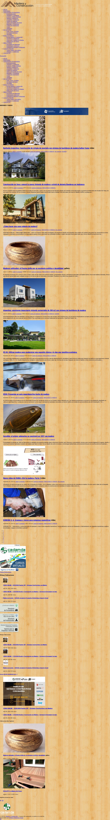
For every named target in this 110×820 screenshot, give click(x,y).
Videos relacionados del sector (14, 22)
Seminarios (9, 28)
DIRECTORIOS (7, 43)
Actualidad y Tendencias (12, 19)
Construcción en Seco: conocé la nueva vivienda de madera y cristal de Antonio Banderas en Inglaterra (43, 184)
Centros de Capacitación (12, 25)
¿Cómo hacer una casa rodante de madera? (20, 226)
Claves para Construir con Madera (15, 40)
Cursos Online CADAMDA (13, 50)
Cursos (8, 27)
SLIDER (64, 151)
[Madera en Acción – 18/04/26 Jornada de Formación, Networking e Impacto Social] (5, 664)
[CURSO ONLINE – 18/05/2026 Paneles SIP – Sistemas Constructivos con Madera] (5, 582)
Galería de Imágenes (35, 151)
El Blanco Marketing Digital (16, 817)
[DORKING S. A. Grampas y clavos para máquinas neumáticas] (24, 516)
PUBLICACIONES (8, 35)
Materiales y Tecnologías (12, 24)
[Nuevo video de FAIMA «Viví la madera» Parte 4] (24, 474)
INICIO (5, 9)
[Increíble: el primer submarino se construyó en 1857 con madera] (24, 432)
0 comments (18, 151)
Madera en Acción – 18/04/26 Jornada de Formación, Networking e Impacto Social (25, 598)
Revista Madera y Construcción (14, 37)
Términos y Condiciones (12, 51)
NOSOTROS (6, 11)
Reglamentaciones (11, 14)
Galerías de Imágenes (11, 21)
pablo (13, 151)
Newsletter (9, 34)
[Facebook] (1, 800)
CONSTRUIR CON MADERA (11, 12)
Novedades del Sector (12, 32)
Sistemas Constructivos (12, 18)
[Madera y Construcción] (26, 7)
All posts (14, 674)
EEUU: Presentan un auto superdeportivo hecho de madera (26, 394)
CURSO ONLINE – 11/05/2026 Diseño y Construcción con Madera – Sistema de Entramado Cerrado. (30, 591)
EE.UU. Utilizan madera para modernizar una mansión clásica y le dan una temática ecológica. (40, 352)
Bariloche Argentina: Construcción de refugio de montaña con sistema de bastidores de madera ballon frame (46, 148)
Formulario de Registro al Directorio (15, 47)
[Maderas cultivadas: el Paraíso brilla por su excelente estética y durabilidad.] (24, 265)
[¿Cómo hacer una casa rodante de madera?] (24, 223)
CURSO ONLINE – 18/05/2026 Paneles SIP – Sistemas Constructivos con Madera (25, 585)
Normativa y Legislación (12, 15)
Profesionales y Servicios (12, 46)
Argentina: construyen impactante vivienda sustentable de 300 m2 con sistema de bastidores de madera (44, 310)
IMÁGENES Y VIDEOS (47, 151)
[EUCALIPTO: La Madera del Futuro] (24, 788)
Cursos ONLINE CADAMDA (6, 674)
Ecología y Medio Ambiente (13, 17)
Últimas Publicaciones (5, 572)
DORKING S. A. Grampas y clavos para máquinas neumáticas (27, 520)
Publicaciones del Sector (12, 41)
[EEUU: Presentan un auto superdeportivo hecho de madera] (24, 390)
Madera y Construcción (12, 816)
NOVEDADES (7, 30)
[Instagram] (3, 800)
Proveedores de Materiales (13, 44)
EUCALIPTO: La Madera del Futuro (12, 791)
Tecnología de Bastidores (12, 38)
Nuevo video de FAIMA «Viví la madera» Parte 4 (22, 478)
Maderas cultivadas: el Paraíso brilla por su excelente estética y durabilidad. (33, 268)
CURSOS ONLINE (8, 48)
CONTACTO (6, 53)
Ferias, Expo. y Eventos (12, 31)
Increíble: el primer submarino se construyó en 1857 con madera (28, 436)
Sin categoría (58, 151)
